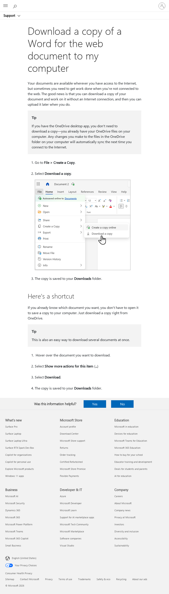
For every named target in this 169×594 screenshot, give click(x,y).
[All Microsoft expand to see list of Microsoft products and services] (5, 6)
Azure (63, 496)
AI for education (122, 476)
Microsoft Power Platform (18, 524)
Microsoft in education (126, 426)
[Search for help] (15, 5)
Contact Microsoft (29, 579)
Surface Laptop (13, 433)
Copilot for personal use (18, 461)
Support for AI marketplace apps (77, 517)
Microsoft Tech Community (74, 524)
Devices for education (126, 433)
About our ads (139, 579)
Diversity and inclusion (126, 531)
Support (10, 15)
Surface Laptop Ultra (16, 440)
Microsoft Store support (72, 440)
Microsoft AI (11, 496)
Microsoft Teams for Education (130, 440)
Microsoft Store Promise (73, 468)
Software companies (70, 538)
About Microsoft (123, 503)
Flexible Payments (69, 476)
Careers (118, 496)
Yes (94, 404)
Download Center (69, 433)
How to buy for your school (128, 454)
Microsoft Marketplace (72, 531)
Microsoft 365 (12, 517)
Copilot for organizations (18, 454)
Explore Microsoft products (19, 468)
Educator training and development (133, 461)
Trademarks (84, 579)
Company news (122, 510)
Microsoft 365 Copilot (16, 538)
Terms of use (65, 579)
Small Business (13, 545)
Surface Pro (11, 426)
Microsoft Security (15, 503)
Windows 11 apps (14, 476)
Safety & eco (103, 579)
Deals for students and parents (130, 468)
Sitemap (9, 579)
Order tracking (67, 454)
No (122, 404)
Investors (119, 524)
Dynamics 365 (12, 510)
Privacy (49, 579)
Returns (64, 447)
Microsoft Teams (14, 531)
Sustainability (121, 545)
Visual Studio (67, 545)
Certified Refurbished (71, 461)
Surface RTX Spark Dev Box (19, 447)
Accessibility (121, 538)
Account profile (68, 426)
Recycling (121, 579)
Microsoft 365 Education (127, 447)
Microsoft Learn (68, 510)
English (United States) (24, 558)
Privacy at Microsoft (125, 517)
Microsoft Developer (71, 503)
